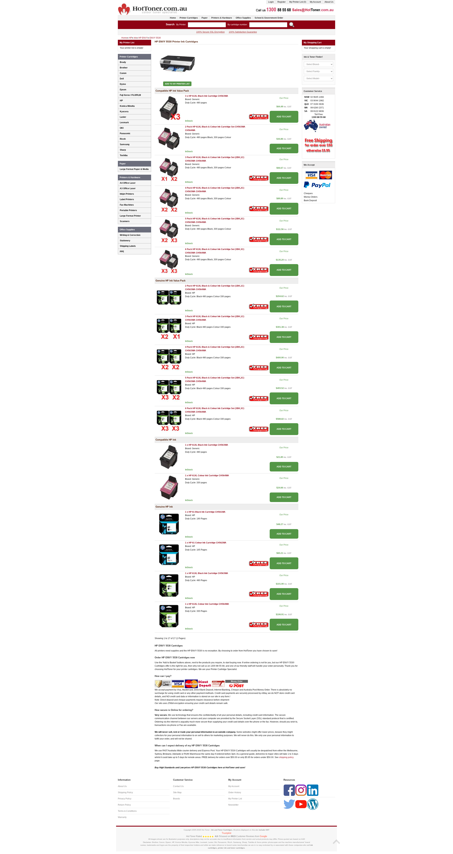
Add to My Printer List (177, 84)
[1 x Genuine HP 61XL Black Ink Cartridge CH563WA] (169, 585)
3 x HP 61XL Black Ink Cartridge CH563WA (206, 96)
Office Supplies (243, 18)
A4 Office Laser (128, 183)
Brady (123, 62)
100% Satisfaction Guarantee (243, 32)
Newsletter (233, 805)
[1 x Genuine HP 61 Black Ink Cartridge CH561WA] (169, 524)
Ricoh (123, 139)
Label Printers (127, 199)
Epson (123, 89)
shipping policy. (286, 757)
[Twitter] (289, 804)
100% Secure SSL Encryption (210, 32)
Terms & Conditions (127, 811)
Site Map (177, 792)
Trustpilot (226, 833)
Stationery (125, 240)
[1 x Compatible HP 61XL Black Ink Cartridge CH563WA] (169, 457)
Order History (234, 792)
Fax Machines (127, 205)
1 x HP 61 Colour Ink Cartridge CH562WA (205, 542)
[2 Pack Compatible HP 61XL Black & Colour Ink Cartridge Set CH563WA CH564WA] (169, 139)
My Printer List (235, 798)
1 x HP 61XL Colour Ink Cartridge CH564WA (207, 475)
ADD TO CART (284, 116)
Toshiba (124, 155)
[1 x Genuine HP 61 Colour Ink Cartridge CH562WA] (169, 554)
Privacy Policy (124, 798)
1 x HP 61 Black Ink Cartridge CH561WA (205, 512)
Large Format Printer (130, 216)
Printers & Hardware (221, 18)
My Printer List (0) (297, 2)
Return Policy (124, 805)
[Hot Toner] (153, 4)
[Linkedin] (313, 790)
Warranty (122, 817)
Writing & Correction (130, 235)
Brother (124, 67)
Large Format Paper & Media (134, 169)
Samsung (124, 144)
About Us (329, 2)
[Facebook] (289, 790)
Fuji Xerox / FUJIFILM (130, 95)
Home (173, 18)
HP (121, 100)
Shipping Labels (128, 246)
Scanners (125, 221)
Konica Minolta (127, 106)
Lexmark (124, 122)
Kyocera (124, 111)
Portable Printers (128, 210)
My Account (315, 2)
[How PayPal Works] (317, 184)
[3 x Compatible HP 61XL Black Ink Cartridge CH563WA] (169, 108)
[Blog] (313, 804)
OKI (122, 128)
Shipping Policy (125, 792)
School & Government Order (269, 18)
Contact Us (178, 786)
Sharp (123, 150)
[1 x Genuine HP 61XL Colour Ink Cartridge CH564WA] (169, 616)
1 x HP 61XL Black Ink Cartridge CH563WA (206, 445)
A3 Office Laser (128, 188)
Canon (123, 73)
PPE (122, 251)
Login (271, 2)
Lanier (123, 117)
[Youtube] (301, 804)
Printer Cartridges (189, 18)
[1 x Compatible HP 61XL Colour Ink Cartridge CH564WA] (169, 487)
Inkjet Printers (127, 194)
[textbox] (207, 24)
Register (281, 2)
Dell (122, 78)
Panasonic (125, 133)
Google (263, 836)
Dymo (123, 84)
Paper (205, 18)
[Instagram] (301, 790)
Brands (176, 798)
